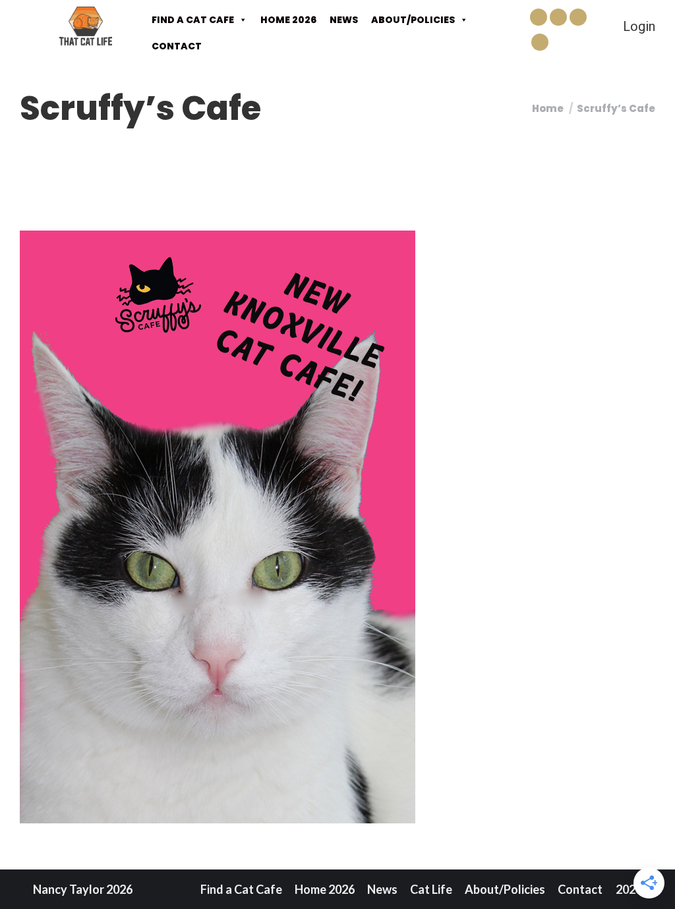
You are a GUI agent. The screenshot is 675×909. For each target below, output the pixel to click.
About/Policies (413, 19)
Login (639, 26)
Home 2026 (288, 19)
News (344, 19)
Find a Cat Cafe (193, 19)
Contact (177, 46)
